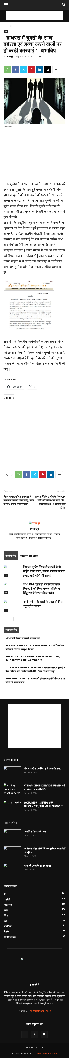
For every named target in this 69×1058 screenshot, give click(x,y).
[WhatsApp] (7, 69)
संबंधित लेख (11, 555)
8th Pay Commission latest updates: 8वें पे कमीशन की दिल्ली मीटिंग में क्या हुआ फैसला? (35, 647)
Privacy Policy (34, 1047)
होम (5, 25)
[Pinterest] (31, 69)
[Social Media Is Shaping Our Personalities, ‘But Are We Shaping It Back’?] (12, 807)
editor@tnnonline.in (40, 1010)
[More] (56, 69)
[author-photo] (34, 523)
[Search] (64, 5)
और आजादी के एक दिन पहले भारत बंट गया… (24, 638)
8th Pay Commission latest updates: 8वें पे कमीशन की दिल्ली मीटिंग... (44, 787)
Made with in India (47, 1053)
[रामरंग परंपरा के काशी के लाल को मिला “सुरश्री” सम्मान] (12, 606)
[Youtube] (44, 1034)
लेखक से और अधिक (29, 555)
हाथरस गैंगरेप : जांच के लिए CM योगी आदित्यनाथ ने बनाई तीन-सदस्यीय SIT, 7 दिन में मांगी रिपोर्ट (50, 502)
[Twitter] (23, 69)
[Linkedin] (39, 69)
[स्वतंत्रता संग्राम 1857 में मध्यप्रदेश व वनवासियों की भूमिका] (12, 852)
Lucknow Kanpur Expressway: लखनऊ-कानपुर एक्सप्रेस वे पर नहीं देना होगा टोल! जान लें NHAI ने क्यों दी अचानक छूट (35, 669)
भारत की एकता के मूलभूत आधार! (37, 865)
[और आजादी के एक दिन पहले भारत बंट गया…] (12, 772)
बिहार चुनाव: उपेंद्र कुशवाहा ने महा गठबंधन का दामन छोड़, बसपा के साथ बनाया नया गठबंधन (19, 500)
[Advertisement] (34, 15)
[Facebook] (15, 69)
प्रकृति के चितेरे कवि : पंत (35, 831)
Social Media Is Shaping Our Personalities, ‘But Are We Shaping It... (44, 804)
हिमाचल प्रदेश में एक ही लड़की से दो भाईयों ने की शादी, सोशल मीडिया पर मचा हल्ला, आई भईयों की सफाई (44, 571)
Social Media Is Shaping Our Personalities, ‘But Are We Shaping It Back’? (33, 658)
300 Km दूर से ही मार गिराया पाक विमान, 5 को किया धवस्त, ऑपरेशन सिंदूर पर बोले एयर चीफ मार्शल (41, 588)
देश (11, 25)
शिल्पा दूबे (10, 56)
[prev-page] (6, 619)
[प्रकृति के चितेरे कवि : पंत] (12, 835)
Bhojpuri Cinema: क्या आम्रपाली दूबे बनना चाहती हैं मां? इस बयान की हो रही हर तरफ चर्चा (35, 680)
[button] (6, 5)
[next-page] (11, 619)
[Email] (47, 69)
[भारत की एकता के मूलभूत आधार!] (12, 870)
